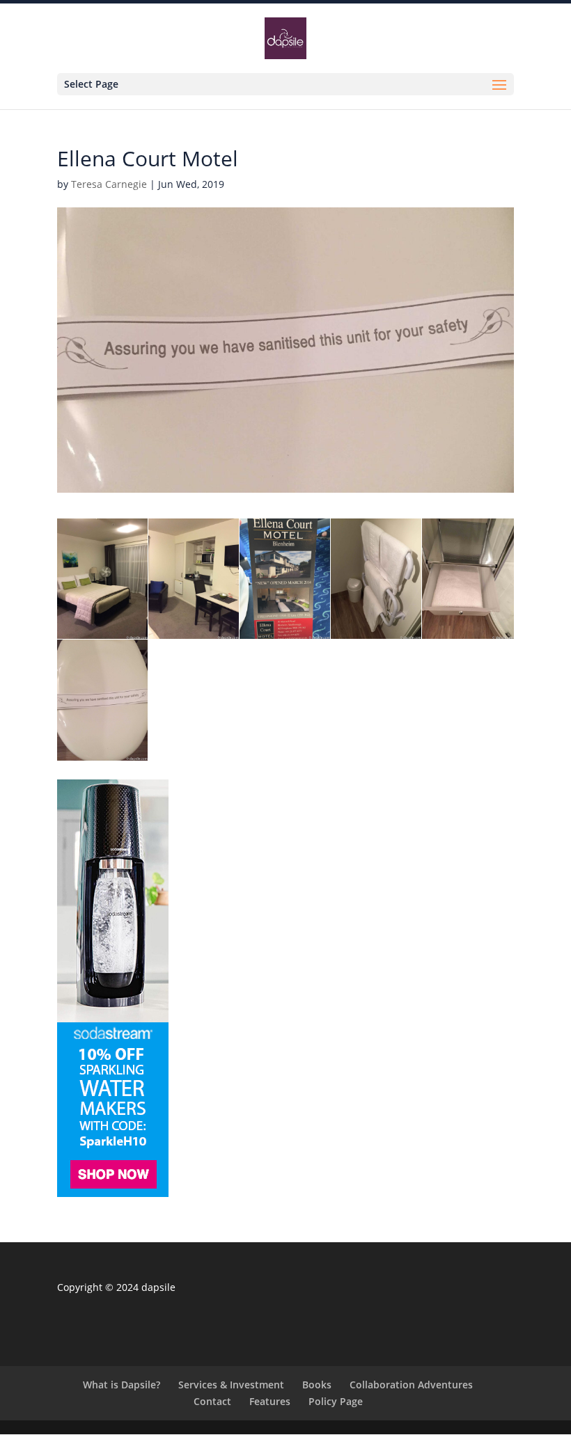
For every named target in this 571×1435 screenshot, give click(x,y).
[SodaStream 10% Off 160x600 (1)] (113, 1193)
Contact (212, 1401)
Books (316, 1384)
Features (269, 1401)
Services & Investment (231, 1384)
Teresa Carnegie (109, 184)
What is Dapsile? (121, 1384)
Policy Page (335, 1401)
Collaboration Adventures (411, 1384)
